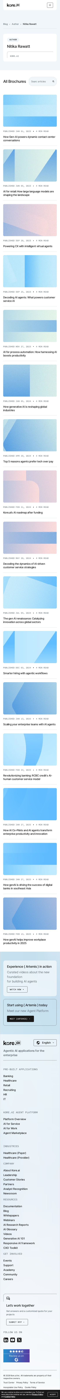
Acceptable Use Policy (13, 1387)
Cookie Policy (10, 1396)
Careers (8, 1279)
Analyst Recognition (15, 1188)
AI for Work (10, 1128)
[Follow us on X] (19, 1340)
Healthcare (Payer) (14, 1153)
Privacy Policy (37, 1394)
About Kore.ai (11, 1170)
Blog (5, 24)
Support (8, 1265)
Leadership (10, 1175)
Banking (8, 1076)
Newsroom (10, 1193)
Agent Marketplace (15, 1133)
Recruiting (9, 1089)
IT (4, 1099)
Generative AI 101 (14, 1238)
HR (5, 1094)
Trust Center (8, 1382)
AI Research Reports (16, 1224)
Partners (8, 1184)
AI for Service (11, 1123)
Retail (6, 1085)
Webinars (9, 1220)
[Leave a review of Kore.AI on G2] (16, 1355)
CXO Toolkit (10, 1247)
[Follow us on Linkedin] (5, 1340)
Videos (7, 1234)
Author (15, 24)
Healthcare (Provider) (16, 1157)
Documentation (12, 1206)
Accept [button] (53, 1394)
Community (10, 1274)
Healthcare (10, 1080)
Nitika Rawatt (29, 24)
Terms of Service (37, 1382)
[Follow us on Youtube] (12, 1340)
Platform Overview (14, 1119)
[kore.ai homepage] (13, 5)
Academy (9, 1269)
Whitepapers (11, 1215)
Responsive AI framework (19, 1243)
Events (7, 1260)
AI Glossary (10, 1229)
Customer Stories (14, 1179)
